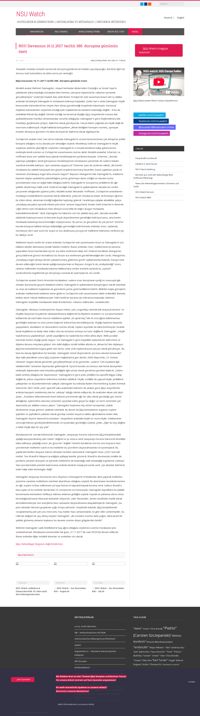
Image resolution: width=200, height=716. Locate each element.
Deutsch (168, 17)
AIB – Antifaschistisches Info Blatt (90, 632)
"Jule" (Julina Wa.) (141, 651)
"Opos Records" (157, 651)
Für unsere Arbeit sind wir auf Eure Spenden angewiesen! (86, 680)
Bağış (135, 31)
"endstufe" (140, 647)
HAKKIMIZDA (36, 31)
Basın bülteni (116, 31)
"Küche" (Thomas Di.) (152, 664)
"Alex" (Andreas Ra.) (174, 647)
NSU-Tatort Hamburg (145, 169)
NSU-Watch (113, 60)
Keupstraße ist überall (146, 158)
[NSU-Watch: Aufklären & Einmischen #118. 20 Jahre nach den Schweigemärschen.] (32, 573)
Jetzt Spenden (23, 679)
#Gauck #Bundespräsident (159, 641)
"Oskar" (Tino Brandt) (152, 628)
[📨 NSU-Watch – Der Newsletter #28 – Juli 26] (108, 573)
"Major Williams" (157, 647)
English (180, 17)
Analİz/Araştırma (89, 31)
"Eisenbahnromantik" (171, 664)
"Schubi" (147, 655)
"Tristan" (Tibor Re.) (142, 660)
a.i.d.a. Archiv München (85, 626)
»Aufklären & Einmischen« (35, 22)
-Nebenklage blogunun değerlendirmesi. (39, 543)
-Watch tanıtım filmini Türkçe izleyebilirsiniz (155, 100)
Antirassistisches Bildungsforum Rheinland (95, 638)
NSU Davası (61, 31)
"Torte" (169, 651)
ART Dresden (81, 661)
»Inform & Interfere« (111, 22)
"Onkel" (155, 655)
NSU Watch (30, 14)
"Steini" (137, 628)
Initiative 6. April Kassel (146, 163)
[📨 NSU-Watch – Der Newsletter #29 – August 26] (70, 573)
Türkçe (122, 60)
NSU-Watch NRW (143, 197)
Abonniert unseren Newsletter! (72, 691)
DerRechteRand (82, 667)
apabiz (78, 645)
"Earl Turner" (160, 660)
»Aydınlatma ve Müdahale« (75, 22)
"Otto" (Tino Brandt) (169, 655)
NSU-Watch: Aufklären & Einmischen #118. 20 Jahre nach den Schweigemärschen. (31, 591)
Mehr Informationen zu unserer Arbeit (76, 704)
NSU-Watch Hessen (144, 192)
